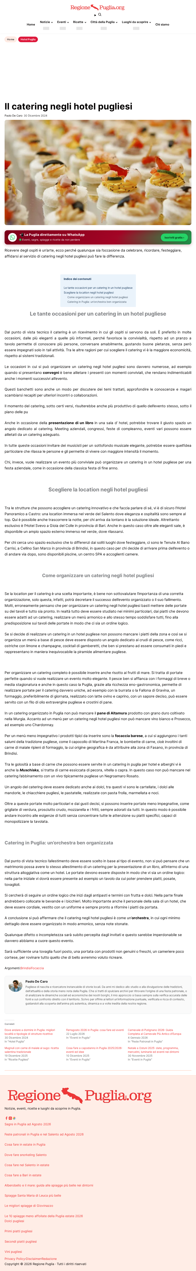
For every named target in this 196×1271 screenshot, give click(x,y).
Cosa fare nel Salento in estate (27, 1165)
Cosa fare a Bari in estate (23, 1175)
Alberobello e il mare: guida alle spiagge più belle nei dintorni (49, 1185)
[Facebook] (6, 1119)
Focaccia (37, 968)
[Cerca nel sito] (97, 15)
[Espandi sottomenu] (46, 28)
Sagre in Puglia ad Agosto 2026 (28, 1124)
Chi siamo (162, 24)
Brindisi (25, 968)
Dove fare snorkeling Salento (26, 1155)
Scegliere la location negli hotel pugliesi (89, 292)
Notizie (45, 22)
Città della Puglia (103, 22)
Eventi (61, 22)
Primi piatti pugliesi (18, 1231)
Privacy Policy (15, 1259)
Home (31, 24)
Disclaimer (33, 1259)
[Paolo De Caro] (15, 986)
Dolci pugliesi (14, 1221)
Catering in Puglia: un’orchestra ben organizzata (97, 301)
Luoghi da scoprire (135, 22)
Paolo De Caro (36, 981)
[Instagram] (10, 1119)
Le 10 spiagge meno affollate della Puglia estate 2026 (44, 1216)
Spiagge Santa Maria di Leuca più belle (33, 1195)
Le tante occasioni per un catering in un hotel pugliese (98, 288)
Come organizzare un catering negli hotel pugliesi (97, 297)
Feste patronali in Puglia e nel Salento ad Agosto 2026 (44, 1134)
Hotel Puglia (28, 39)
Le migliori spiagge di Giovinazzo (29, 1206)
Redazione (49, 1259)
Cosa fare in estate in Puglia (25, 1144)
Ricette (78, 22)
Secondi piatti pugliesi (21, 1241)
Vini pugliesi (13, 1252)
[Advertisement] (98, 72)
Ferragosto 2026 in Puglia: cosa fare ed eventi (95, 1030)
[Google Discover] (14, 1119)
